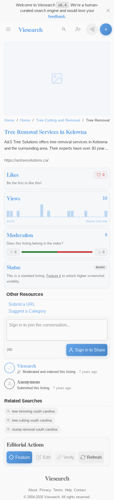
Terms (58, 490)
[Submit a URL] (106, 29)
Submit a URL (21, 304)
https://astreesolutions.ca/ (26, 160)
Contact (80, 490)
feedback (56, 16)
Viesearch (30, 29)
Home (9, 120)
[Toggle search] (64, 29)
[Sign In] (92, 29)
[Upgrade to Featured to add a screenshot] (57, 78)
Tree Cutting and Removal (58, 120)
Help (68, 490)
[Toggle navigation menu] (8, 29)
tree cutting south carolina (32, 420)
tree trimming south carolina (33, 411)
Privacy (45, 490)
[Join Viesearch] (78, 29)
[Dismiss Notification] (108, 10)
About (32, 490)
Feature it (53, 276)
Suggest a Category (27, 311)
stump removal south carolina (34, 429)
